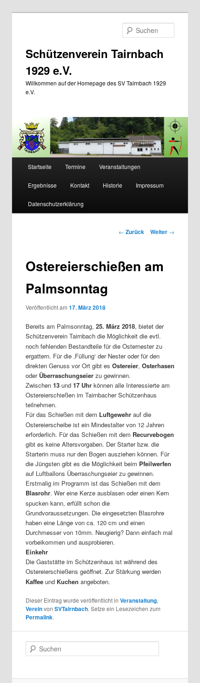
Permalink (39, 617)
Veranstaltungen (119, 166)
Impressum (150, 185)
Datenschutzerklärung (56, 204)
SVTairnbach (71, 609)
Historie (112, 185)
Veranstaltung (138, 600)
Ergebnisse (42, 185)
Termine (75, 166)
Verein (34, 609)
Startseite (40, 166)
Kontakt (79, 185)
